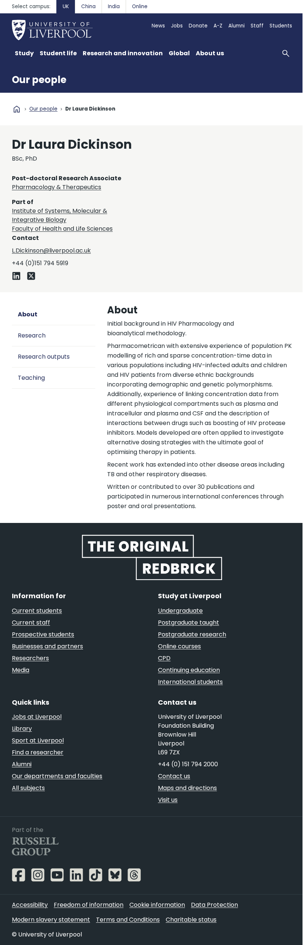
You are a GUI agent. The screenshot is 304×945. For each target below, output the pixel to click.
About (27, 314)
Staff (257, 25)
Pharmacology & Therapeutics (56, 187)
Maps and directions (187, 788)
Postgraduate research (192, 634)
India (114, 6)
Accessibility (30, 904)
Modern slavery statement (51, 919)
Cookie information (157, 904)
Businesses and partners (47, 646)
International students (190, 682)
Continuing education (189, 670)
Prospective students (43, 634)
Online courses (179, 646)
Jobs (177, 25)
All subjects (28, 788)
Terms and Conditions (128, 919)
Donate (198, 25)
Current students (37, 610)
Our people (39, 79)
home (17, 109)
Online (140, 6)
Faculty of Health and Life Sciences (62, 228)
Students (281, 25)
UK (66, 6)
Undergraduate (180, 610)
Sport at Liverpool (38, 740)
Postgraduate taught (188, 622)
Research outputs (44, 356)
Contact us (174, 776)
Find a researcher (37, 752)
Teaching (31, 377)
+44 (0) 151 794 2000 (188, 764)
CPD (164, 658)
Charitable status (191, 919)
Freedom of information (88, 904)
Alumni (236, 25)
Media (20, 670)
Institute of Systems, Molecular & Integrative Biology (59, 215)
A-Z (218, 25)
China (88, 6)
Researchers (30, 658)
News (158, 25)
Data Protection (214, 904)
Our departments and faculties (57, 776)
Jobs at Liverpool (37, 716)
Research (32, 335)
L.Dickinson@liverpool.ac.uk (51, 250)
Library (22, 728)
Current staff (31, 622)
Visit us (168, 800)
